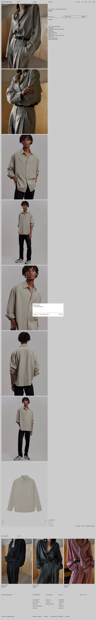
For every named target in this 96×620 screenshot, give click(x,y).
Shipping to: (35, 314)
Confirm (60, 314)
